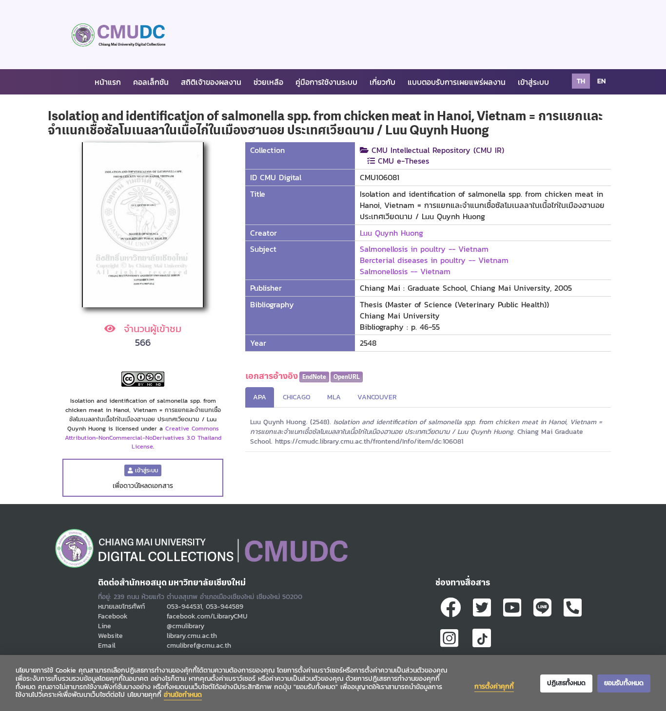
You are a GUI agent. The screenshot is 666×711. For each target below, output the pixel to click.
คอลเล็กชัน (151, 82)
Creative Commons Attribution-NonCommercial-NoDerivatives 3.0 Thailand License (143, 437)
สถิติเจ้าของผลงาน (211, 82)
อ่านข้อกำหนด (183, 695)
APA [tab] (259, 397)
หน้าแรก (108, 82)
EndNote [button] (314, 377)
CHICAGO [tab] (297, 397)
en (601, 81)
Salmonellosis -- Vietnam (405, 271)
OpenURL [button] (346, 377)
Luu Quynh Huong (391, 233)
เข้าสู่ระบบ (533, 82)
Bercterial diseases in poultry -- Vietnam (434, 260)
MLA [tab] (334, 397)
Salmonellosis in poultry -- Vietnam (424, 249)
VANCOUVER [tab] (377, 397)
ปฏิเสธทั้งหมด (566, 683)
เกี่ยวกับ (382, 82)
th (581, 81)
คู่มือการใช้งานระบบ (326, 82)
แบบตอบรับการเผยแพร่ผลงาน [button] (457, 82)
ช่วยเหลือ (268, 82)
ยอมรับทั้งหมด (624, 683)
